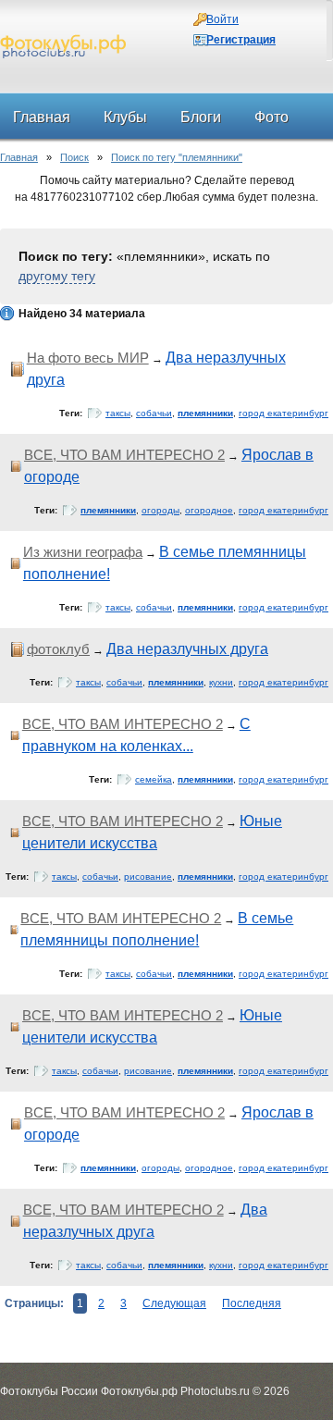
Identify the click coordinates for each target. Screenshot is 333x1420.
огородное (209, 510)
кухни (221, 682)
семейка (153, 779)
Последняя (251, 1303)
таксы (117, 413)
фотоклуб (58, 649)
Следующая (174, 1303)
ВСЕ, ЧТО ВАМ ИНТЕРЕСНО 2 (124, 455)
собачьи (154, 413)
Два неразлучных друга (187, 649)
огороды (160, 510)
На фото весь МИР (88, 357)
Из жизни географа (82, 552)
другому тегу (56, 275)
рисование (148, 876)
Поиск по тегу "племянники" (176, 157)
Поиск (74, 157)
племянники (205, 413)
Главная (19, 157)
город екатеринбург (283, 413)
